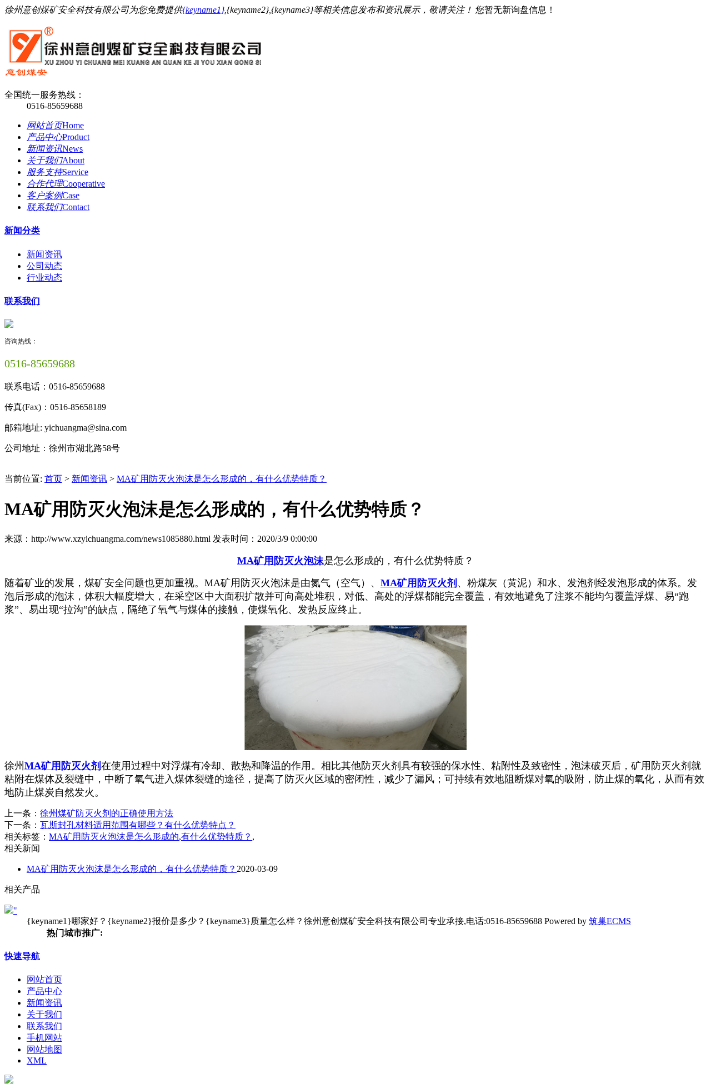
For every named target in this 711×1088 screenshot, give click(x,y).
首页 (53, 478)
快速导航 (22, 956)
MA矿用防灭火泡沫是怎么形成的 (114, 836)
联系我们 (22, 301)
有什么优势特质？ (216, 836)
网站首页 (44, 979)
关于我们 (44, 1014)
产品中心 (44, 991)
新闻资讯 (44, 254)
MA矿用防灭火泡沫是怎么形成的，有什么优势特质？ (222, 478)
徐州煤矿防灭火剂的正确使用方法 (106, 813)
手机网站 (44, 1037)
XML (37, 1060)
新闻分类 (22, 230)
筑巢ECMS (610, 921)
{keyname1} (203, 9)
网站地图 (44, 1049)
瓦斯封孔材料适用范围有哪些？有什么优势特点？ (138, 825)
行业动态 (44, 277)
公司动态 (44, 266)
